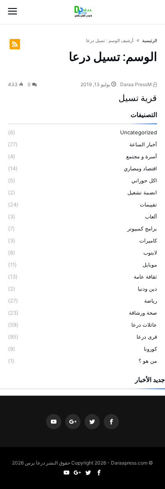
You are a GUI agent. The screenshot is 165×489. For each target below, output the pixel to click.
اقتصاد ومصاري (140, 168)
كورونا (150, 349)
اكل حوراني (144, 180)
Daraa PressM (136, 84)
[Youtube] (53, 422)
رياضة (150, 300)
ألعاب (151, 216)
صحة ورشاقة (143, 312)
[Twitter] (92, 422)
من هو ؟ (148, 361)
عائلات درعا (144, 324)
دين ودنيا (147, 288)
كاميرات (148, 240)
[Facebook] (111, 422)
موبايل (150, 264)
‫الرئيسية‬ (149, 40)
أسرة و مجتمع (141, 156)
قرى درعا (147, 336)
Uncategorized (138, 132)
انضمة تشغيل (142, 192)
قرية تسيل (138, 98)
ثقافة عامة (145, 276)
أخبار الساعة (143, 144)
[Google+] (72, 422)
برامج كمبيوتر (142, 228)
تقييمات (148, 204)
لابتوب (150, 252)
